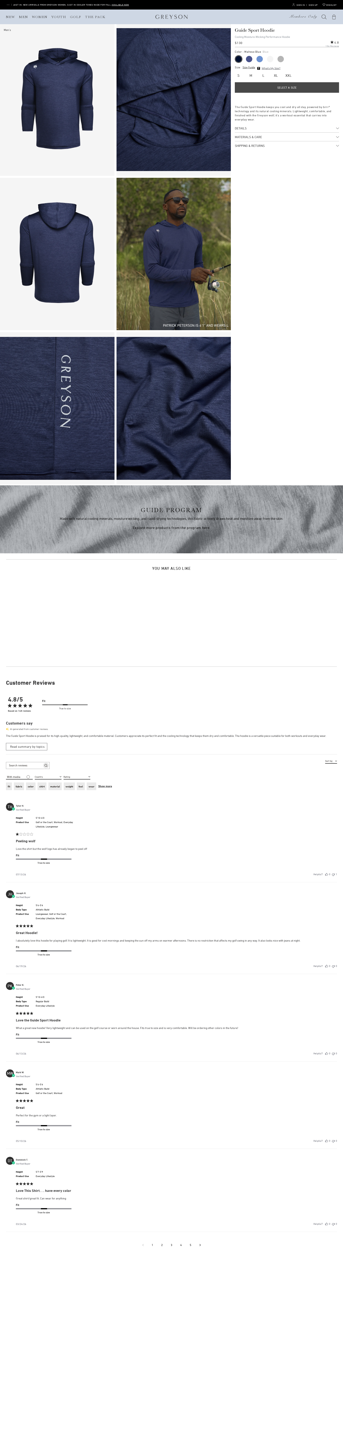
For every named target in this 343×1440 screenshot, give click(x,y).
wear (91, 786)
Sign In (301, 5)
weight (69, 786)
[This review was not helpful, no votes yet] (333, 966)
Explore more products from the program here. (172, 528)
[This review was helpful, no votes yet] (326, 874)
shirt (42, 786)
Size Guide (249, 67)
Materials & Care (248, 137)
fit (9, 786)
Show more (105, 786)
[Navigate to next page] (200, 1245)
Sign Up (313, 5)
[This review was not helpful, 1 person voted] (333, 874)
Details (241, 128)
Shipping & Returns (250, 145)
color (31, 786)
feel (81, 786)
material (55, 786)
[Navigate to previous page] (143, 1245)
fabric (19, 786)
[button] (324, 16)
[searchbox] (24, 765)
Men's (7, 30)
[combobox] (77, 776)
